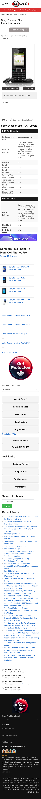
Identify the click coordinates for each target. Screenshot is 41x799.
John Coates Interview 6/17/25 (14, 334)
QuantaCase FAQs (9, 352)
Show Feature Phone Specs (17, 95)
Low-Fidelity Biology (12, 571)
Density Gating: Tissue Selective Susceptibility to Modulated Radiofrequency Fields (21, 566)
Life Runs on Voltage (12, 549)
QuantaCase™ (27, 120)
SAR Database (20, 479)
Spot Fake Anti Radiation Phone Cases (25, 10)
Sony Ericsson (9, 256)
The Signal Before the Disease (16, 608)
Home (3, 14)
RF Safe (18, 778)
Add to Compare (11, 88)
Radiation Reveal (21, 464)
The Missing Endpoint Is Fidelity (16, 559)
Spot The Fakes (20, 407)
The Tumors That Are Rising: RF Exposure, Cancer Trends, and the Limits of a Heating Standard (21, 528)
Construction (20, 422)
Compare (29, 88)
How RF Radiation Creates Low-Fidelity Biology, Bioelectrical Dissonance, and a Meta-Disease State (19, 650)
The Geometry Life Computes (15, 546)
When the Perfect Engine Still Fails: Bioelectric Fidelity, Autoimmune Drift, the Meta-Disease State (20, 618)
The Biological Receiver (13, 561)
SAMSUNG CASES (20, 447)
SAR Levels (6, 120)
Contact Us (20, 487)
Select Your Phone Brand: (11, 386)
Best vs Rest (20, 414)
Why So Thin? (20, 429)
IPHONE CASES (20, 440)
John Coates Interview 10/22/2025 (16, 324)
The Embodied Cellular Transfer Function (20, 628)
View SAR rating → (16, 269)
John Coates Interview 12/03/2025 (16, 315)
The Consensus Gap (12, 556)
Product (9, 14)
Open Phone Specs (19, 30)
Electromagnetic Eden (13, 534)
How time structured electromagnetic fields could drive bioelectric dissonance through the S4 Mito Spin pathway (21, 585)
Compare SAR (20, 471)
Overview (16, 120)
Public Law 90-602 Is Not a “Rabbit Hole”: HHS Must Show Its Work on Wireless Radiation (20, 657)
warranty (20, 684)
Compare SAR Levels (9, 735)
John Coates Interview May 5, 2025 (16, 343)
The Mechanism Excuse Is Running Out (19, 630)
